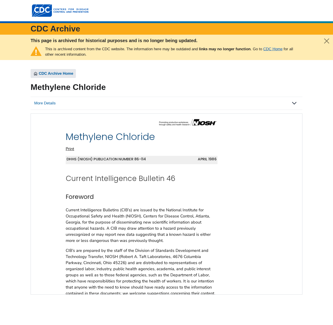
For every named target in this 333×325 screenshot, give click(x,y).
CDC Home (272, 49)
